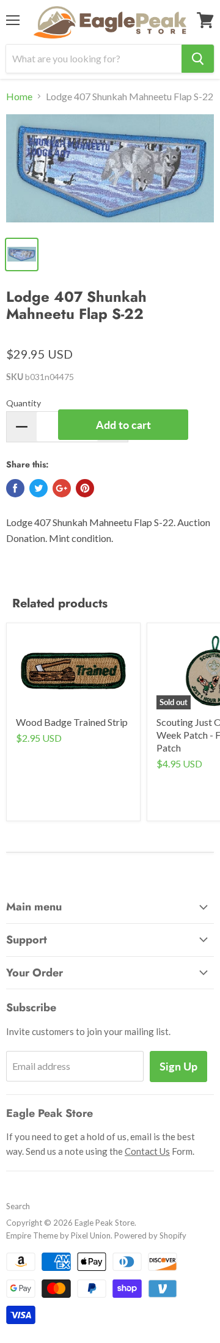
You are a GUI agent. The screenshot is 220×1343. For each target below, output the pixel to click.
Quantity (23, 403)
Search (18, 1206)
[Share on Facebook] (15, 488)
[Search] (198, 59)
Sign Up (178, 1066)
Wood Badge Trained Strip (72, 722)
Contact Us (147, 1151)
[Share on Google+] (62, 488)
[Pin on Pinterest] (85, 488)
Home (19, 96)
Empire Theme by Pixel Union (58, 1235)
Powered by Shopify (150, 1235)
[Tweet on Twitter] (38, 488)
